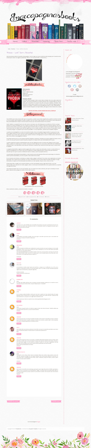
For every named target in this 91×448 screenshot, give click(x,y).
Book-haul (58, 41)
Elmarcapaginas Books (32, 196)
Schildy (18, 233)
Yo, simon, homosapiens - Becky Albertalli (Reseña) (78, 119)
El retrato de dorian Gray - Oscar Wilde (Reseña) (78, 149)
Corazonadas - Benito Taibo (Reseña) (77, 126)
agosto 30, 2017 (23, 196)
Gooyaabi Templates (33, 428)
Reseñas (35, 41)
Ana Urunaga (19, 305)
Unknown (19, 317)
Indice (24, 41)
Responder (19, 229)
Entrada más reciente (13, 401)
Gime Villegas (19, 245)
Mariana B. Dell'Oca (21, 352)
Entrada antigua (56, 401)
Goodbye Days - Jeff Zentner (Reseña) (15, 212)
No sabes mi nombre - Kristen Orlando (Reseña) (53, 212)
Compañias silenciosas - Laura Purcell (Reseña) (34, 212)
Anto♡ (18, 327)
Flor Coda (19, 263)
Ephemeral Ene (20, 279)
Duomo (28, 90)
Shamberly (19, 290)
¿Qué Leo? (19, 223)
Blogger (38, 421)
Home (15, 41)
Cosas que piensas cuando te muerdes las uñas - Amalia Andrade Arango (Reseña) (77, 135)
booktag (46, 41)
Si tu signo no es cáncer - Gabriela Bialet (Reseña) (77, 141)
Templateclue (18, 428)
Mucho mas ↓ (72, 41)
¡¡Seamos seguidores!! (71, 162)
